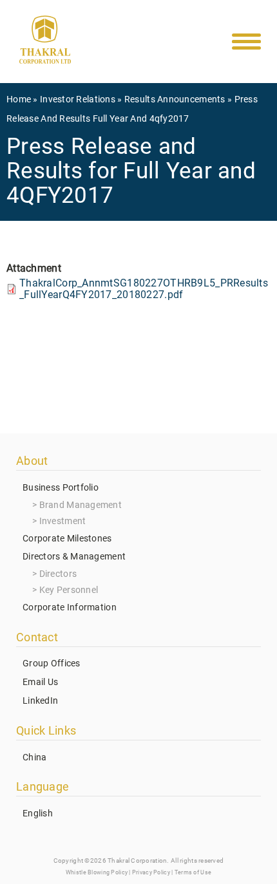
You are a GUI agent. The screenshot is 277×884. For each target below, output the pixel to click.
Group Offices (52, 663)
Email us (40, 682)
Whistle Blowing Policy (97, 872)
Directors (58, 574)
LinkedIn (40, 700)
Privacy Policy (151, 872)
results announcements (174, 99)
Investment (62, 521)
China (34, 757)
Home (18, 99)
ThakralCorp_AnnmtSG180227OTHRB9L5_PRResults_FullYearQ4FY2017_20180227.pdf (143, 289)
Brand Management (80, 505)
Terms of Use (193, 872)
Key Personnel (69, 590)
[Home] (45, 42)
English (38, 813)
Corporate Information (70, 607)
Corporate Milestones (67, 538)
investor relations (77, 99)
